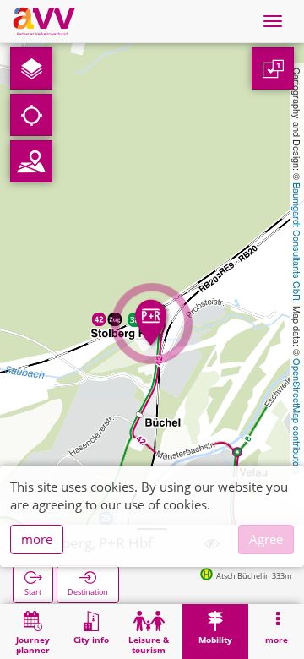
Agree (266, 539)
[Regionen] (31, 161)
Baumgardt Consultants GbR (297, 241)
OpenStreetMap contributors (297, 416)
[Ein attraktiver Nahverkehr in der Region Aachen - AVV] (44, 21)
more (36, 539)
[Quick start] (31, 68)
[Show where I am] (31, 115)
